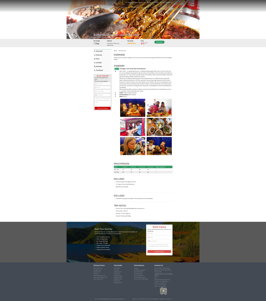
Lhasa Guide (117, 280)
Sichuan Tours (113, 7)
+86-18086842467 (167, 2)
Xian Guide (116, 270)
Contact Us (168, 299)
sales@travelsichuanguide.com (137, 2)
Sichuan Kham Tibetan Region (141, 279)
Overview (99, 51)
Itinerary (99, 55)
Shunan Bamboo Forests (139, 277)
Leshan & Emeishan (138, 271)
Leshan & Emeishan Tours (100, 275)
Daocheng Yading (138, 273)
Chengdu (136, 268)
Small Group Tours (98, 268)
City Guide (145, 7)
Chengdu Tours (97, 271)
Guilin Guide (117, 273)
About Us (153, 7)
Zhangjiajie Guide (118, 279)
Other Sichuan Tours (98, 279)
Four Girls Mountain (138, 275)
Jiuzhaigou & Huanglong (139, 270)
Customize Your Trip (165, 7)
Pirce (97, 59)
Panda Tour (96, 273)
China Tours (124, 7)
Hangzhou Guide (118, 275)
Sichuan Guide (135, 7)
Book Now (159, 42)
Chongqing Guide (118, 282)
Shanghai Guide (117, 271)
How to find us (142, 299)
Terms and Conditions (153, 299)
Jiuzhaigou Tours (97, 270)
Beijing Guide (117, 268)
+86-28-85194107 (154, 2)
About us (135, 299)
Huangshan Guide (118, 277)
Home (104, 7)
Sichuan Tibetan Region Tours (100, 277)
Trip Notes (99, 70)
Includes (99, 63)
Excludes (99, 66)
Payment (162, 299)
